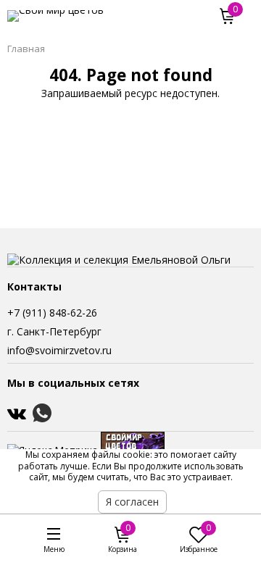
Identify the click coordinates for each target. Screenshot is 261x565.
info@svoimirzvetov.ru (59, 350)
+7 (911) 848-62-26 (52, 312)
